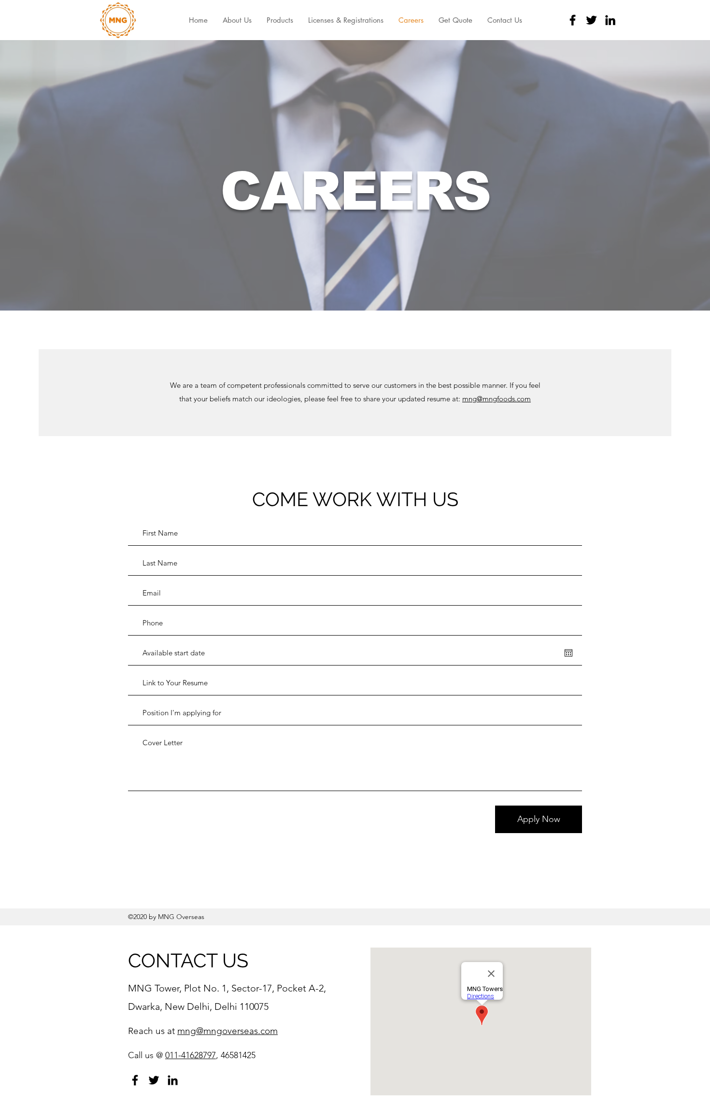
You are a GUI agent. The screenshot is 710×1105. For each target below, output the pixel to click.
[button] (279, 20)
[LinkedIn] (610, 20)
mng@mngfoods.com (496, 398)
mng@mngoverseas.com (227, 1030)
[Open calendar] (568, 653)
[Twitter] (591, 20)
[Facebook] (573, 20)
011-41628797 (190, 1055)
